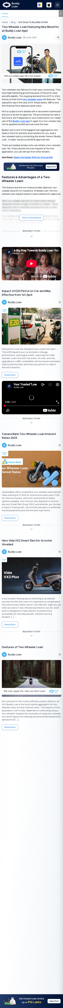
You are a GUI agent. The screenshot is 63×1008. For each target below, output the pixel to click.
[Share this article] (58, 37)
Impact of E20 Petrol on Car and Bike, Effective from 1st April (26, 293)
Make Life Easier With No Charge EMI (33, 157)
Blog (13, 22)
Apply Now (51, 166)
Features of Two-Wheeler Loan (22, 647)
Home (5, 13)
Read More (10, 374)
